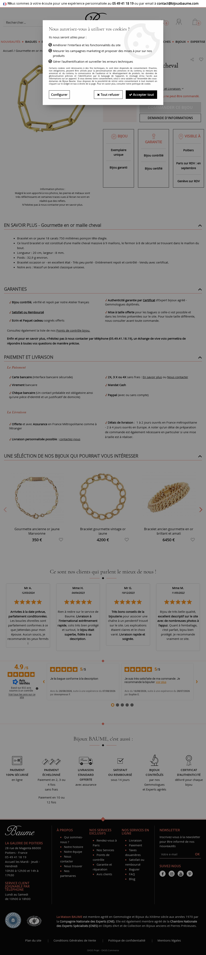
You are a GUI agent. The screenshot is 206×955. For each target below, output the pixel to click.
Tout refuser (109, 94)
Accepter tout (143, 94)
